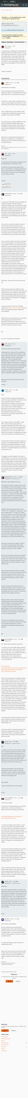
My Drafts (14, 1046)
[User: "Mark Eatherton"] (2, 194)
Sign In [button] (9, 981)
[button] (26, 42)
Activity (3, 1040)
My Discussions (5, 1044)
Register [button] (18, 981)
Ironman (7, 82)
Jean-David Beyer (9, 639)
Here (8, 17)
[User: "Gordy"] (2, 742)
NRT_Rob (7, 919)
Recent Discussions (5, 1038)
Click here (4, 30)
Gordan (6, 389)
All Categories (4, 1036)
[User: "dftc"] (2, 46)
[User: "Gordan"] (2, 390)
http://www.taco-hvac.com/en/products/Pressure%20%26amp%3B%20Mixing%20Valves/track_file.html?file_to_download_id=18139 (13, 668)
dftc (6, 46)
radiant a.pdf (7, 183)
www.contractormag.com (15, 308)
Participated (4, 1050)
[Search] (23, 5)
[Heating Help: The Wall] (11, 5)
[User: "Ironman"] (2, 83)
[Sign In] (26, 5)
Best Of (3, 1048)
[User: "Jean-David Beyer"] (2, 639)
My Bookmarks (14, 1042)
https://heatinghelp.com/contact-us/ (10, 25)
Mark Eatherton (8, 193)
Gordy (6, 741)
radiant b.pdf (7, 186)
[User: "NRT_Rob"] (2, 919)
